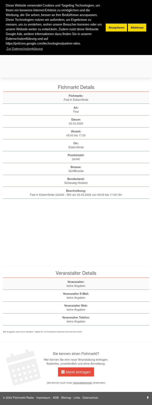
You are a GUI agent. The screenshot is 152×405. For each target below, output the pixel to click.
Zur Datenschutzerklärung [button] (24, 48)
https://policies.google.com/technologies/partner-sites (43, 43)
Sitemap (66, 397)
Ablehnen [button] (137, 27)
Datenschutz (90, 397)
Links (77, 397)
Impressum (43, 397)
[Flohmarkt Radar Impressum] (147, 397)
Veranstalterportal (82, 382)
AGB (56, 397)
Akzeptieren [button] (116, 27)
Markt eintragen (78, 371)
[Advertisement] (77, 234)
